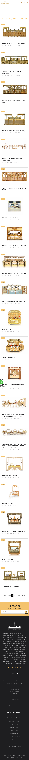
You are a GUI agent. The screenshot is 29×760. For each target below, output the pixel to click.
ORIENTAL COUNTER (8, 357)
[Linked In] (15, 667)
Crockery (14, 740)
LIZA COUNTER (7, 329)
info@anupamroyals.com (14, 706)
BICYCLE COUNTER (8, 503)
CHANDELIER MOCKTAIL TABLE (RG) (13, 43)
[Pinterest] (17, 667)
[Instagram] (10, 667)
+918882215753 (14, 691)
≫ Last (23, 595)
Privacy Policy (18, 757)
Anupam (14, 755)
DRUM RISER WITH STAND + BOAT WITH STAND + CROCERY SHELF (13, 415)
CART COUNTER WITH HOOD (11, 218)
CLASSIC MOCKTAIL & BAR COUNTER (14, 273)
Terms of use (10, 757)
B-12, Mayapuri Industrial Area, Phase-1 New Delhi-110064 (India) (14, 682)
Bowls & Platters (15, 736)
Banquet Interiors (14, 721)
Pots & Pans (14, 730)
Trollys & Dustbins (14, 733)
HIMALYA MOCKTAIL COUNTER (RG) (13, 131)
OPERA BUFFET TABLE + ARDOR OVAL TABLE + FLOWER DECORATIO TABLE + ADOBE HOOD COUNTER (14, 446)
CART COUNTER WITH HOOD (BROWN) (14, 245)
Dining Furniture (14, 724)
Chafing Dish (14, 727)
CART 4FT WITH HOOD (9, 475)
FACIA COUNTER (7, 559)
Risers (14, 743)
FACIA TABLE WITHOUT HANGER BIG (13, 531)
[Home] (14, 625)
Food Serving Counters (14, 718)
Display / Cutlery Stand (15, 746)
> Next (19, 595)
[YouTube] (20, 667)
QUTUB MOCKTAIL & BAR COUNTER (13, 301)
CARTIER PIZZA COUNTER (10, 587)
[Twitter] (13, 667)
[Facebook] (8, 667)
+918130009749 (14, 689)
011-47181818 (14, 694)
